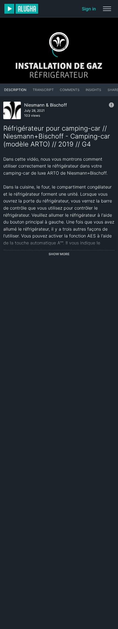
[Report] (111, 105)
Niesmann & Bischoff (45, 105)
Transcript (43, 90)
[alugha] (21, 9)
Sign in (89, 8)
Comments (70, 90)
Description (15, 90)
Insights (93, 90)
